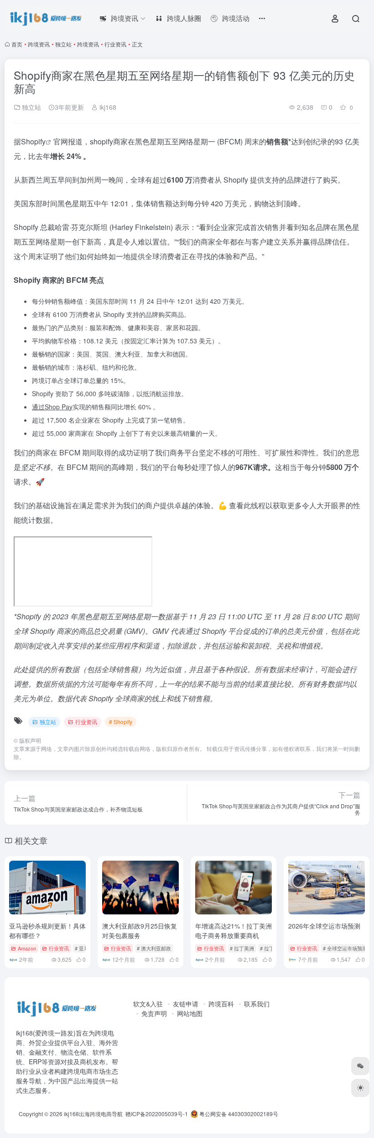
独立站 (63, 44)
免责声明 (154, 1013)
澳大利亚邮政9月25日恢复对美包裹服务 (139, 930)
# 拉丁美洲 (242, 948)
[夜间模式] (360, 1088)
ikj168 (107, 107)
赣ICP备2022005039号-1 (156, 1114)
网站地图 (190, 1013)
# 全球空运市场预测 (345, 948)
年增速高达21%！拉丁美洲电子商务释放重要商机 (233, 930)
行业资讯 (115, 44)
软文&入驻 (148, 1003)
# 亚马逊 (84, 948)
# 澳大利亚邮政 (154, 948)
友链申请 (185, 1003)
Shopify (33, 141)
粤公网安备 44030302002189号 (238, 1114)
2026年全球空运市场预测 (324, 925)
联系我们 (257, 1003)
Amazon (27, 948)
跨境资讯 (39, 44)
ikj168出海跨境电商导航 (93, 1114)
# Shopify (120, 721)
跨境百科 (221, 1003)
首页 (16, 44)
